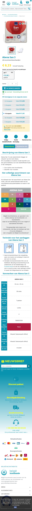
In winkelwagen (12, 88)
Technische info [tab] (21, 146)
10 (27, 204)
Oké (15, 507)
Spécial (23, 209)
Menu (3, 487)
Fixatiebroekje (8, 266)
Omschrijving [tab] (9, 146)
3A (5, 199)
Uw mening (5, 494)
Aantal (4, 83)
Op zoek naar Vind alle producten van (14, 127)
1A (12, 194)
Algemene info (6, 490)
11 (8, 209)
